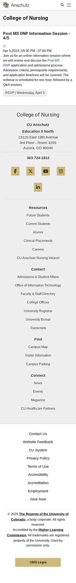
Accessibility (38, 475)
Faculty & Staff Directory (38, 294)
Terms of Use (38, 467)
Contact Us (38, 434)
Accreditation (38, 483)
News (38, 383)
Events (38, 391)
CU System (38, 450)
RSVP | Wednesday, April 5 (25, 92)
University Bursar (38, 319)
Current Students (38, 223)
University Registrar (38, 311)
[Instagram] (61, 177)
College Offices (38, 302)
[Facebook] (15, 177)
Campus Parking (38, 364)
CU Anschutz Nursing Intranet (38, 258)
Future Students (38, 215)
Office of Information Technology (38, 285)
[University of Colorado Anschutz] (16, 5)
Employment (38, 491)
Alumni (38, 232)
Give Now (38, 499)
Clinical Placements (38, 240)
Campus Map (38, 347)
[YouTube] (46, 177)
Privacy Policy (38, 458)
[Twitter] (30, 177)
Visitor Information (38, 355)
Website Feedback (38, 442)
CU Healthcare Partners (38, 408)
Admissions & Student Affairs (38, 277)
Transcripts (38, 328)
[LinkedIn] (38, 193)
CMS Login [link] (38, 562)
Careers (38, 249)
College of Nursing (25, 18)
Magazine (38, 400)
